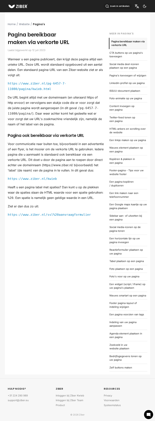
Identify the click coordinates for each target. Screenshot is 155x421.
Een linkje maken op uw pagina (127, 140)
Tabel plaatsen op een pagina (126, 261)
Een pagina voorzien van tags (126, 314)
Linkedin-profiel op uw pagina (127, 83)
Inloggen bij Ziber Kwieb (70, 395)
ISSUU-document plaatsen (124, 90)
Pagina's (39, 24)
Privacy (108, 395)
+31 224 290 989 (18, 395)
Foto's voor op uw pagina (124, 276)
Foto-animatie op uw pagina (125, 98)
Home (12, 24)
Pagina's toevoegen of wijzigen (127, 75)
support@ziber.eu (18, 400)
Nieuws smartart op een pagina (127, 295)
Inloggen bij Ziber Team (69, 400)
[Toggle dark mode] (144, 6)
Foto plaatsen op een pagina (126, 268)
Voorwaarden (111, 400)
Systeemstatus (112, 405)
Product (60, 405)
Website (24, 24)
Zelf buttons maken (120, 367)
